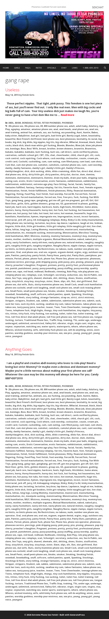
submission (55, 300)
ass (45, 132)
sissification (90, 278)
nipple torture (94, 245)
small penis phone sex (35, 291)
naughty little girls (21, 245)
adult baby (81, 126)
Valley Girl (50, 323)
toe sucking (51, 313)
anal (55, 129)
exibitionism (12, 184)
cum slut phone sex (26, 164)
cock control (12, 158)
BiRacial (73, 142)
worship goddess (24, 333)
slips (63, 281)
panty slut (65, 255)
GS (61, 203)
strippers (20, 300)
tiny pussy (96, 310)
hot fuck (58, 210)
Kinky (64, 219)
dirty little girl (36, 174)
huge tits (92, 213)
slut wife (22, 284)
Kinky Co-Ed (74, 219)
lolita (8, 229)
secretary (60, 274)
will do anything (77, 329)
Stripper (9, 300)
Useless (12, 90)
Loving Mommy (39, 229)
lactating (29, 223)
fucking (84, 197)
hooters (9, 210)
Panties (15, 255)
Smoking (70, 291)
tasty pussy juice (26, 307)
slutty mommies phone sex (49, 284)
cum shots (96, 161)
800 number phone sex (56, 126)
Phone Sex (61, 258)
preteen (52, 265)
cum (44, 161)
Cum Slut (10, 164)
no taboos (61, 248)
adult (72, 126)
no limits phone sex (26, 248)
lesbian (98, 223)
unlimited (23, 323)
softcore (41, 294)
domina (90, 174)
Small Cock (71, 284)
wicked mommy (23, 329)
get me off (54, 200)
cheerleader (62, 155)
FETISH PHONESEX (51, 122)
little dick (20, 226)
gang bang (17, 200)
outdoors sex (95, 252)
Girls (26, 203)
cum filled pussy (69, 161)
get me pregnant (70, 200)
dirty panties (52, 174)
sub (38, 300)
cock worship (58, 158)
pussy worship (81, 268)
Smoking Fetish (85, 291)
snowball (10, 294)
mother (17, 239)
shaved (38, 278)
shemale (47, 278)
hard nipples (34, 206)
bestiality (82, 138)
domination (23, 177)
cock (97, 155)
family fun (89, 184)
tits (7, 313)
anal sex (93, 129)
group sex (54, 203)
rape (19, 271)
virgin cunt (80, 323)
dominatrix (37, 177)
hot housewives (86, 210)
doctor (75, 174)
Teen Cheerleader (70, 307)
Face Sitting (60, 184)
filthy (69, 190)
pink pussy (63, 261)
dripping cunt (95, 177)
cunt (84, 164)
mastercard (71, 229)
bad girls (45, 135)
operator (10, 252)
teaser (49, 307)
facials (79, 184)
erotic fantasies (57, 181)
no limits (10, 248)
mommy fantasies (61, 236)
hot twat (44, 213)
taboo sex (10, 307)
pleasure (89, 261)
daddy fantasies (22, 168)
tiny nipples (83, 310)
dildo (48, 171)
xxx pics (68, 333)
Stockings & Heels (15, 297)
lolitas (15, 229)
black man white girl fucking (40, 145)
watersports (63, 326)
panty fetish (39, 255)
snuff (33, 294)
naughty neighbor (42, 245)
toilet (62, 313)
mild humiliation (14, 236)
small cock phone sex (60, 287)
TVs (75, 320)
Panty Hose (53, 255)
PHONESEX (67, 122)
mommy (45, 236)
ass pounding (68, 132)
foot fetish (42, 193)
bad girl (35, 135)
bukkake (29, 151)
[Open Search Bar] (105, 68)
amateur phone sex (42, 129)
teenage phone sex (91, 307)
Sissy (8, 281)
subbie (44, 300)
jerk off (22, 219)
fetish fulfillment (37, 190)
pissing (79, 261)
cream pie (92, 158)
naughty (88, 242)
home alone (91, 206)
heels (56, 206)
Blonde (61, 145)
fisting (20, 193)
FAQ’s (27, 67)
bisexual (83, 142)
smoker (61, 291)
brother (51, 148)
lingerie (9, 226)
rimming (61, 271)
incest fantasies (90, 216)
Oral (18, 252)
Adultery (93, 126)
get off (84, 200)
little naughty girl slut (79, 226)
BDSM (18, 122)
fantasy (30, 187)
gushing (93, 203)
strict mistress (86, 297)
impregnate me (47, 216)
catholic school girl (28, 155)
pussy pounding (48, 268)
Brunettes (90, 148)
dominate (10, 177)
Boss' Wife (32, 148)
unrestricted (37, 323)
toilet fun (71, 313)
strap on (65, 297)
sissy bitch (17, 281)
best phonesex (68, 138)
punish (13, 268)
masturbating (86, 229)
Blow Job (80, 145)
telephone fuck (21, 310)
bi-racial (92, 138)
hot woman (67, 213)
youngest (17, 336)
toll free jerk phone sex (59, 316)
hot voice (55, 213)
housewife (80, 213)
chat (52, 155)
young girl (86, 333)
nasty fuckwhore (21, 242)
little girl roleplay (56, 226)
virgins (91, 323)
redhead (38, 271)
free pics (67, 197)
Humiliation (23, 216)
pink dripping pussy (46, 261)
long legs (25, 229)
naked (80, 239)
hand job (10, 206)
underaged (11, 323)
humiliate (10, 216)
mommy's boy (79, 236)
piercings (30, 261)
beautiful (10, 138)
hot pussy (22, 213)
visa (98, 323)
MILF (26, 236)
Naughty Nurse (61, 245)
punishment (24, 268)
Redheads (50, 271)
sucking (40, 303)
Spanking (76, 294)
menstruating (54, 232)
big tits (50, 142)
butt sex (54, 151)
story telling (32, 297)
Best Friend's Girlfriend (29, 138)
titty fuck (23, 313)
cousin (82, 158)
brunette (79, 148)
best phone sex (51, 138)
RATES (39, 67)
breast (42, 148)
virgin (70, 323)
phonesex (95, 258)
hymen (34, 216)
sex (81, 274)
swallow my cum (54, 303)
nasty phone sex (57, 242)
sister (49, 281)
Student (30, 300)
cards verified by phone (85, 151)
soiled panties (55, 294)
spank (67, 294)
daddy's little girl (55, 168)
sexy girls (28, 278)
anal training (12, 132)
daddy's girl (38, 168)
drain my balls (61, 177)
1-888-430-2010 (90, 67)
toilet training (85, 313)
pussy (35, 268)
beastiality (94, 135)
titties (13, 313)
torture (19, 320)
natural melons (75, 242)
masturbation (12, 232)
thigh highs (37, 310)
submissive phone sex (74, 300)
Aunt (79, 132)
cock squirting (27, 158)
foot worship (56, 193)
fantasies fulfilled (15, 187)
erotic (22, 181)
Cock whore (43, 158)
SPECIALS (51, 67)
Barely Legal (73, 135)
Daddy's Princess (75, 168)
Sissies (79, 278)
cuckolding (35, 161)
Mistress (35, 236)
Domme (48, 177)
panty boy (25, 255)
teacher (40, 307)
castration (11, 155)
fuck (76, 197)
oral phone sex (29, 252)
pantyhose (91, 255)
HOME (6, 67)
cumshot (42, 164)
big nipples (39, 142)
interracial (11, 219)
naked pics (91, 239)
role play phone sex (88, 271)
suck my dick (28, 303)
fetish (24, 190)
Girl (91, 200)
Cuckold (23, 161)
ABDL (11, 122)
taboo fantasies (73, 303)
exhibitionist (90, 181)
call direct (66, 151)
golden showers (38, 203)
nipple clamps (78, 245)
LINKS (74, 67)
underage (96, 320)
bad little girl (58, 135)
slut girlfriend (84, 281)
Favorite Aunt (70, 187)
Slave (56, 281)
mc (23, 232)
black (92, 142)
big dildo (27, 142)
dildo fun (75, 171)
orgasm (52, 252)
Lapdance (74, 223)
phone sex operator (78, 258)
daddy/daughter (14, 171)
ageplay (15, 129)
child (73, 155)
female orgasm (93, 187)
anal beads (65, 129)
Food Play (30, 193)
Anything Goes (18, 349)
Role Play (72, 271)
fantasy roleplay (44, 187)
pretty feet (72, 265)
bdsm (84, 135)
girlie (20, 203)
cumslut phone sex (70, 164)
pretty (61, 265)
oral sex (43, 252)
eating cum (11, 181)
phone (26, 258)
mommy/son (95, 236)
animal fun (26, 132)
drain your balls (78, 177)
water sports (49, 326)
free (59, 197)
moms (8, 239)
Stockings (88, 294)
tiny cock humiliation (64, 310)
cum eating (54, 161)
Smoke (51, 291)
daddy (8, 168)
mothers (27, 239)
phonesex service (14, 261)
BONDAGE (27, 122)
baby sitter (11, 135)
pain (7, 255)
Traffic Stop (55, 320)
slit (68, 281)
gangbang (42, 200)
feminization (12, 190)
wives (90, 329)
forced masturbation (32, 197)
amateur (25, 129)
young (76, 333)
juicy (29, 219)
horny (18, 210)
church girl (83, 155)
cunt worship (95, 164)
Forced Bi (69, 193)
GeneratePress (77, 614)
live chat (96, 226)
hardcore (47, 206)
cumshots (54, 164)
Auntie (86, 132)
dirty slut (65, 174)
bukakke (19, 151)
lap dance (62, 223)
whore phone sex (88, 326)
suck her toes (12, 303)
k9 (34, 219)
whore (74, 326)
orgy (84, 252)
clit (91, 155)
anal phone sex (80, 129)
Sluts (30, 284)
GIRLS (17, 67)
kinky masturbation (92, 219)
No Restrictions (46, 248)
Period (17, 258)
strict (74, 297)
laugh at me (86, 223)
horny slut (47, 210)
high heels (65, 206)
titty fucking (37, 313)
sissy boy (28, 281)
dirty (24, 174)
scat (40, 274)
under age (83, 320)
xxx (60, 333)
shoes (71, 278)
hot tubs (33, 213)
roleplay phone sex (15, 274)
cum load (85, 161)
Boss (23, 148)
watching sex (33, 326)
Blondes (70, 145)
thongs (48, 310)
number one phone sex (86, 248)
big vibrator (61, 142)
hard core (21, 206)
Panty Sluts (78, 255)
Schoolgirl (48, 274)
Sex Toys (16, 278)
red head (28, 271)
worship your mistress (46, 333)
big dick (17, 142)
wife (35, 329)
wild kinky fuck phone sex (53, 329)
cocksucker (72, 158)
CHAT (64, 67)
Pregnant (42, 265)
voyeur (9, 326)
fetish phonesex (57, 190)
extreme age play (43, 184)
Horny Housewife (31, 210)
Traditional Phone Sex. (36, 320)
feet (81, 187)
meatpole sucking (35, 232)
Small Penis (16, 291)
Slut (73, 281)
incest (77, 216)
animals (37, 132)
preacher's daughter (24, 265)
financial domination (85, 190)
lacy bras (51, 223)
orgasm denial (65, 252)
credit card (11, 161)
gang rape (29, 200)
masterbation (56, 229)
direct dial (87, 171)
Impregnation (65, 216)
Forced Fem (81, 193)
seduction (72, 274)
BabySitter (24, 135)
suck (98, 300)
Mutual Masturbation (64, 239)
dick (27, 171)
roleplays (31, 274)
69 (41, 126)
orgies (77, 252)
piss (73, 261)
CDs (47, 155)
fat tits (58, 187)
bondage (15, 148)
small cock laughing (37, 287)
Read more (67, 115)
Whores (9, 329)
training (67, 320)
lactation (40, 223)
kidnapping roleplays (48, 219)
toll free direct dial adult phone (28, 316)
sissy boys (40, 281)
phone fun (49, 258)
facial (71, 184)
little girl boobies (36, 226)
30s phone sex (31, 126)
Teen (57, 307)
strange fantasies (50, 297)
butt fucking (42, 151)
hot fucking (70, 210)
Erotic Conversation (37, 181)
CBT (41, 155)
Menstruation (70, 232)
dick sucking (37, 171)
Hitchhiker (78, 206)
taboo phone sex (92, 303)
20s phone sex (15, 126)
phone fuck (36, 258)
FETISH (37, 122)
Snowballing (22, 294)
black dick (18, 145)
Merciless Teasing (88, 232)
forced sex (50, 197)
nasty (8, 242)
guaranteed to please (76, 203)
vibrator (61, 323)
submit (90, 300)
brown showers (65, 148)
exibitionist (26, 184)
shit (55, 278)
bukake (9, 151)
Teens (8, 310)
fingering (10, 193)
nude (70, 248)
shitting (62, 278)
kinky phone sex (13, 223)
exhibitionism (74, 181)
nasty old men (39, 242)
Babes (94, 132)
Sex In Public (90, 274)
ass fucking (54, 132)
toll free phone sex (83, 316)
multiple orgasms (42, 239)
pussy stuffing (65, 268)
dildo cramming (60, 171)
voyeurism (19, 326)
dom (82, 174)
